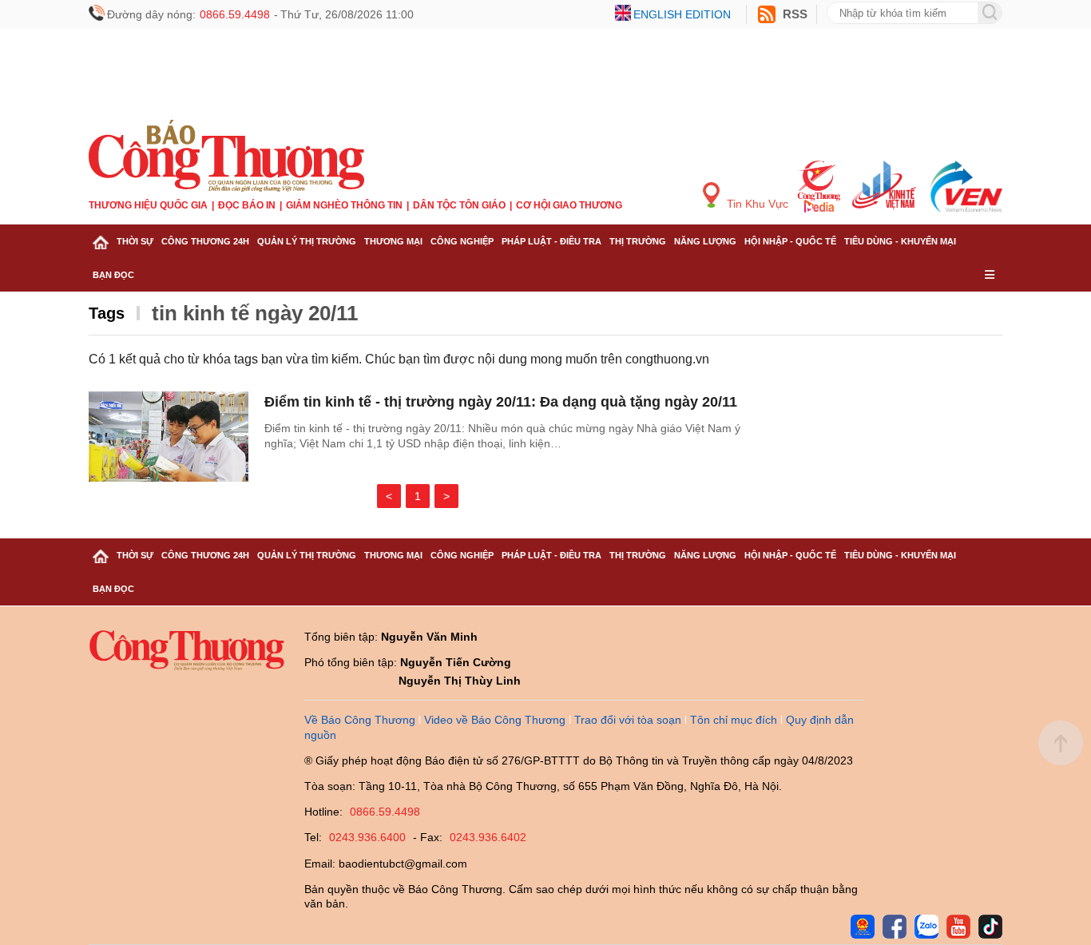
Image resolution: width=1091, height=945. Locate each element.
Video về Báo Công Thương (494, 719)
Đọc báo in (247, 205)
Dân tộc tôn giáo (459, 205)
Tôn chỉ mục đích (733, 719)
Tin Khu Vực (756, 203)
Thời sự (135, 241)
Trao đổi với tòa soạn (627, 719)
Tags (107, 313)
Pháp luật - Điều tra (551, 241)
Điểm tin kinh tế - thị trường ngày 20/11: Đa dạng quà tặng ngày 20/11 (500, 402)
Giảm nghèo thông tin (344, 205)
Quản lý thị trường (306, 241)
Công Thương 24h (205, 241)
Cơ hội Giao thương (569, 205)
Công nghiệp (462, 241)
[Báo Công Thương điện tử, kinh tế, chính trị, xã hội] (226, 155)
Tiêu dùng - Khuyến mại (900, 241)
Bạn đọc (113, 275)
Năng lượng (705, 241)
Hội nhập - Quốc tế (790, 241)
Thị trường (637, 241)
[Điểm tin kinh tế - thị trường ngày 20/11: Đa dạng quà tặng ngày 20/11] (168, 436)
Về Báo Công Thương (359, 719)
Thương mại (393, 241)
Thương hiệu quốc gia (148, 205)
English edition (682, 14)
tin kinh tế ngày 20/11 (255, 313)
